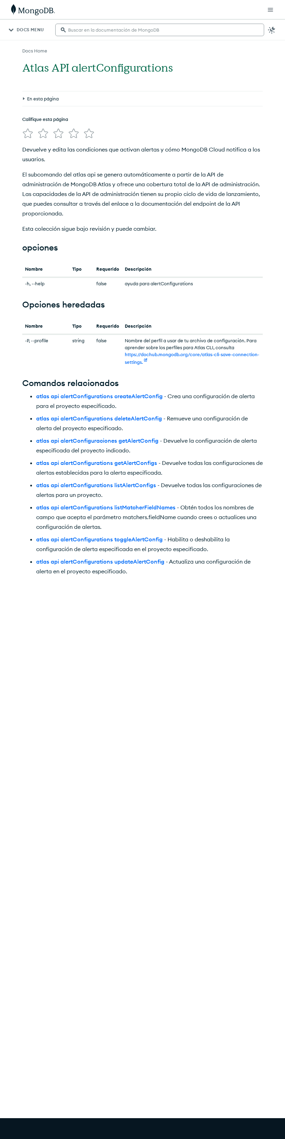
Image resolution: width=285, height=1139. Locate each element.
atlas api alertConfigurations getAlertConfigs (96, 462)
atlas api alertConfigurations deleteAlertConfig (99, 418)
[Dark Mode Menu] (272, 30)
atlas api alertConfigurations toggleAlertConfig (99, 539)
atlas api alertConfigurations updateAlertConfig (100, 561)
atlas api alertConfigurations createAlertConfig (99, 396)
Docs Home (34, 51)
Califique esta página (45, 119)
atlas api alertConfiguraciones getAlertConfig (97, 440)
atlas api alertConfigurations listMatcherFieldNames (106, 507)
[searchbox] (159, 30)
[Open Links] (270, 9)
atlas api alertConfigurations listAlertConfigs (96, 485)
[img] (27, 133)
